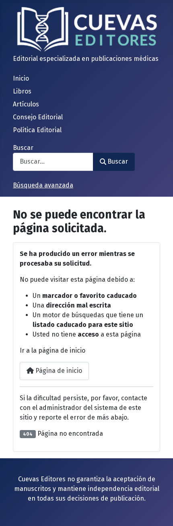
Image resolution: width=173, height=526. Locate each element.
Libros (22, 91)
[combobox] (53, 162)
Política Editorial (37, 130)
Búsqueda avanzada (43, 185)
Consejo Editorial (38, 117)
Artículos (26, 104)
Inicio (21, 78)
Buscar (23, 148)
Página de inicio (58, 370)
